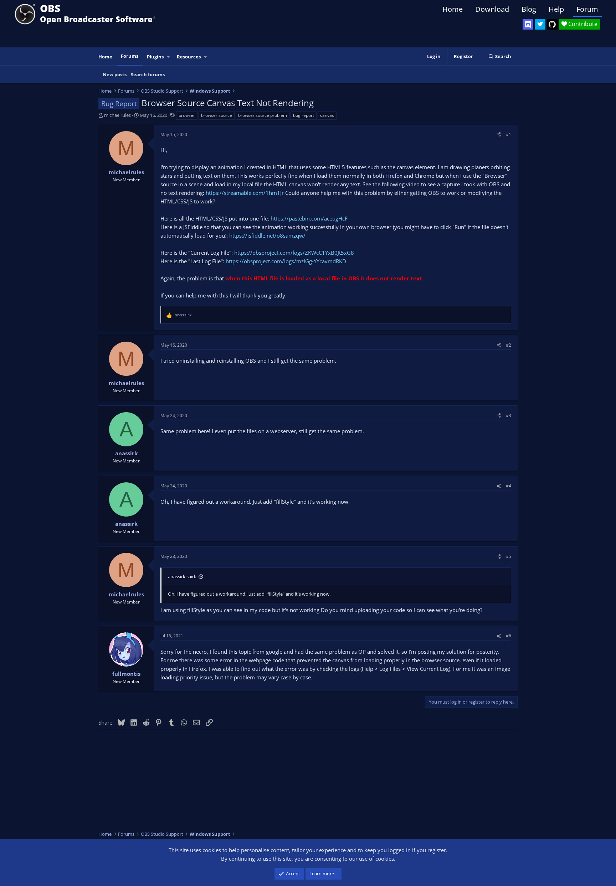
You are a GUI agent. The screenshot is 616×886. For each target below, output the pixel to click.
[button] (168, 57)
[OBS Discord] (528, 24)
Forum (587, 9)
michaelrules (117, 115)
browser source (216, 115)
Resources (189, 56)
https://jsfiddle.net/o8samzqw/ (267, 235)
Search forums (148, 74)
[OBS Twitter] (540, 24)
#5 (508, 556)
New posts (115, 74)
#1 (508, 134)
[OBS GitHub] (552, 24)
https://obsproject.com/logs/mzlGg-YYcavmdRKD (286, 261)
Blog (529, 9)
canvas (327, 115)
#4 (508, 486)
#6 (508, 636)
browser (187, 115)
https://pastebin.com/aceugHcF (309, 218)
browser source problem (262, 115)
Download (492, 9)
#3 (508, 416)
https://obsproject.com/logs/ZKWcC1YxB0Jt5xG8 (294, 252)
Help (556, 9)
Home (452, 9)
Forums (129, 56)
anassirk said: (182, 576)
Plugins (155, 56)
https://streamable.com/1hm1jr (245, 192)
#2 (508, 345)
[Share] (498, 134)
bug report (303, 115)
